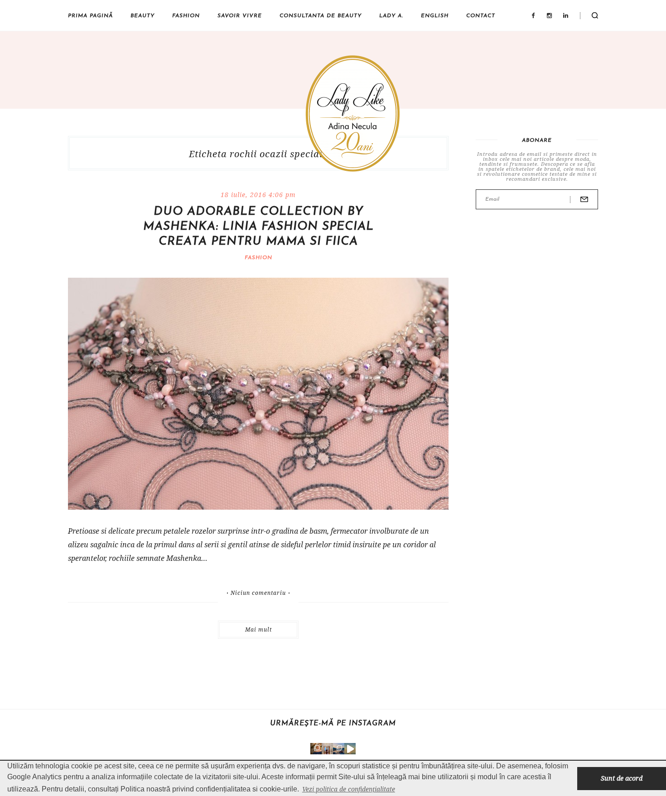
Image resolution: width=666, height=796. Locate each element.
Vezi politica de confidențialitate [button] (348, 789)
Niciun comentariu (258, 593)
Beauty (142, 16)
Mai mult (258, 629)
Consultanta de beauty (321, 16)
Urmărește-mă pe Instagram (333, 723)
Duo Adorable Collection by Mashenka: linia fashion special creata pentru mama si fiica (258, 227)
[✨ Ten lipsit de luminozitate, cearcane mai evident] (316, 748)
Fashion (186, 16)
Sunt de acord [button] (621, 778)
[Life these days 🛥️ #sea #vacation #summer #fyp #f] (338, 748)
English (435, 16)
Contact (480, 16)
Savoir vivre (239, 16)
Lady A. (391, 16)
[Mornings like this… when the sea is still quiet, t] (350, 748)
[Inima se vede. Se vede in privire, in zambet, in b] (327, 748)
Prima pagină (90, 16)
